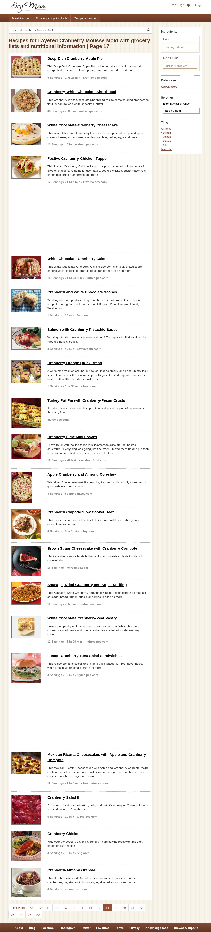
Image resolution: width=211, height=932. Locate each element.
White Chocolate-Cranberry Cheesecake (82, 125)
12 (56, 907)
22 (141, 907)
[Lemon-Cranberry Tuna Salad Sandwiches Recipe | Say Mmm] (26, 668)
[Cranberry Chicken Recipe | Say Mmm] (26, 846)
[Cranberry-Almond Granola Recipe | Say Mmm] (26, 882)
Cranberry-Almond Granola (71, 870)
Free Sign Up (180, 5)
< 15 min (166, 132)
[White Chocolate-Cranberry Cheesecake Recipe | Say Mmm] (26, 134)
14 (73, 907)
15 (82, 907)
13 (65, 907)
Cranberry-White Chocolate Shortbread (81, 92)
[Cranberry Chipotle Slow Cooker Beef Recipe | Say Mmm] (26, 524)
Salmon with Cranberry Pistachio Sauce (82, 330)
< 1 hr (164, 145)
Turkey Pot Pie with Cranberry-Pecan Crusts (86, 400)
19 (115, 907)
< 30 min (166, 137)
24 (21, 914)
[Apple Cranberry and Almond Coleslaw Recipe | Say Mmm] (26, 487)
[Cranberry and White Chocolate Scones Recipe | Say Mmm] (26, 300)
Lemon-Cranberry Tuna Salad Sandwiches (84, 656)
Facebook (48, 928)
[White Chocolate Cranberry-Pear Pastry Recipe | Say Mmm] (26, 627)
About (19, 928)
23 (12, 914)
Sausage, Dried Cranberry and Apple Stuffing (87, 585)
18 (107, 907)
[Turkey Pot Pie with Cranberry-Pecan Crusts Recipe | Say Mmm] (26, 413)
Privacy (134, 928)
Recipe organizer (85, 18)
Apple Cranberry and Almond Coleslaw (81, 474)
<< (31, 907)
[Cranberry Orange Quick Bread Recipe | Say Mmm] (26, 371)
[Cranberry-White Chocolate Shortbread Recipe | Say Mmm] (26, 100)
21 (132, 907)
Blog (32, 928)
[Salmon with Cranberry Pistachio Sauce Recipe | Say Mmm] (26, 338)
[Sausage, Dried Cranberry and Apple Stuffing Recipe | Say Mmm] (26, 593)
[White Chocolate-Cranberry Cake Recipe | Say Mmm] (26, 267)
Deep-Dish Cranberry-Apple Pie (75, 58)
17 (99, 907)
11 (48, 907)
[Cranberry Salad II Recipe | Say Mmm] (26, 810)
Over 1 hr (166, 149)
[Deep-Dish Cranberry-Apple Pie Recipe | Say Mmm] (26, 67)
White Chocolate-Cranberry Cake (76, 259)
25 (29, 914)
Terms (119, 928)
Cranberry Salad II (63, 797)
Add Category (169, 86)
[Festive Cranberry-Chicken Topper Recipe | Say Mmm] (26, 167)
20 (124, 907)
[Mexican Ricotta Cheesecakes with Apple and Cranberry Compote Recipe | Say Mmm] (26, 763)
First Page (18, 907)
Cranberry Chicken (64, 834)
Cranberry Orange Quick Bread (74, 363)
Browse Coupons (186, 928)
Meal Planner (21, 18)
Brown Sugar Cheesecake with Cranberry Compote (92, 548)
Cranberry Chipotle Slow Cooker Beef (80, 512)
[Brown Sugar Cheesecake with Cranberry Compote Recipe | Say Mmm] (26, 561)
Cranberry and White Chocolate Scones (82, 292)
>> (38, 914)
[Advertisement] (80, 221)
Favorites (102, 928)
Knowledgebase (156, 928)
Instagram (68, 928)
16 (90, 907)
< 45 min (166, 141)
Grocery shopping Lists (51, 18)
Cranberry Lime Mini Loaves (72, 437)
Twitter (85, 928)
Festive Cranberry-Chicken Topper (77, 159)
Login (198, 5)
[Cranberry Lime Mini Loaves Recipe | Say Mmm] (26, 446)
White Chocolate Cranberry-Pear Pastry (82, 618)
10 (40, 907)
